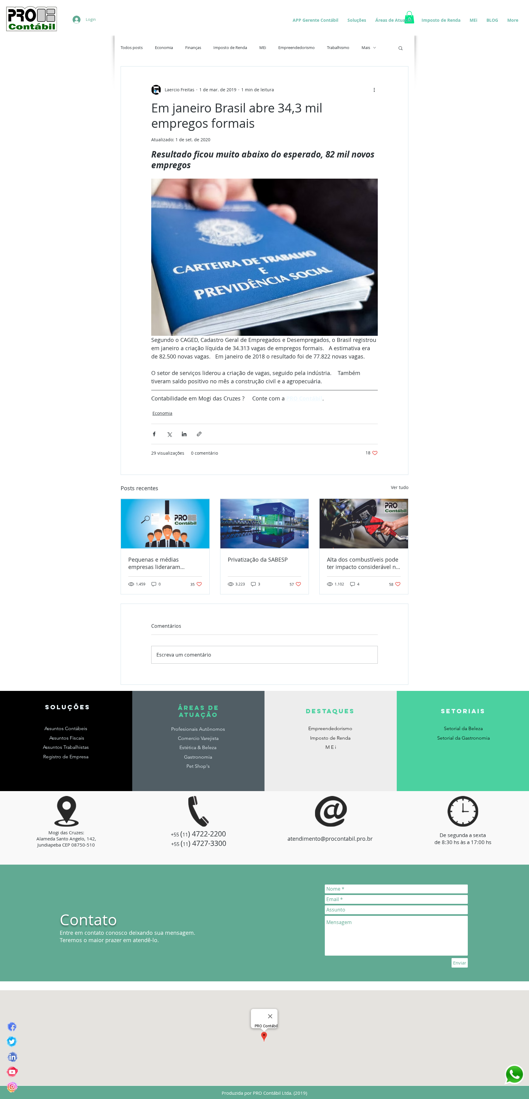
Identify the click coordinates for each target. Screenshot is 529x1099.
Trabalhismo (338, 47)
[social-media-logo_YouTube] (12, 1072)
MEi (262, 47)
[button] (400, 47)
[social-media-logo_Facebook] (12, 1027)
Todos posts (132, 47)
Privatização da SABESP (258, 559)
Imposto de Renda (230, 47)
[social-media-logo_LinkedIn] (12, 1057)
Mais (366, 47)
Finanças (193, 47)
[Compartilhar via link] (199, 434)
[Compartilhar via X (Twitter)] (169, 434)
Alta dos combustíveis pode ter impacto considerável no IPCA (363, 563)
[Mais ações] (374, 89)
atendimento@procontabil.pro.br (330, 838)
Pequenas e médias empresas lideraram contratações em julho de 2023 (161, 563)
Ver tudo (399, 487)
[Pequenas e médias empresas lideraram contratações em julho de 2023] (165, 523)
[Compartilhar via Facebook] (154, 434)
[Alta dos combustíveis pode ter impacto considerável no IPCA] (364, 523)
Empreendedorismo (296, 47)
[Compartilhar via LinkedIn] (184, 434)
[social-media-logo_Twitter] (12, 1042)
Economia (164, 47)
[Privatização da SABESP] (264, 523)
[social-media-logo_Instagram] (12, 1087)
